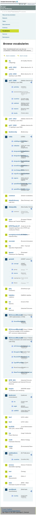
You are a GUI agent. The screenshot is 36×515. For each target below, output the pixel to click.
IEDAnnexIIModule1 (15, 315)
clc (15, 401)
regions (16, 178)
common (12, 195)
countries (16, 98)
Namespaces (5, 37)
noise (11, 446)
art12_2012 (12, 67)
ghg (10, 288)
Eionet (9, 11)
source (16, 273)
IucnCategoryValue (17, 170)
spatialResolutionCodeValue (17, 189)
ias (10, 302)
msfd (10, 440)
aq (10, 61)
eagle (15, 406)
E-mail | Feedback (7, 509)
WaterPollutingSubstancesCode (17, 372)
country (16, 496)
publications (13, 453)
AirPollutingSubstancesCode (17, 346)
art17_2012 (12, 119)
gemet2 (11, 259)
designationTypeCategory (17, 155)
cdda (10, 136)
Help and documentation (8, 15)
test (10, 471)
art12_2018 (12, 74)
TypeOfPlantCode (17, 362)
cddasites (16, 145)
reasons (16, 108)
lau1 (10, 417)
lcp (10, 433)
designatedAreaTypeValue (17, 151)
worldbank (12, 489)
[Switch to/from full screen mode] (25, 4)
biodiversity (13, 132)
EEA (10, 2)
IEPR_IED (12, 380)
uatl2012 (16, 410)
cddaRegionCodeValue (17, 141)
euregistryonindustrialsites (15, 234)
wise (10, 483)
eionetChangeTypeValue (17, 165)
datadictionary (14, 200)
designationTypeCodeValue (17, 161)
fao (10, 246)
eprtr (10, 219)
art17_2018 (12, 125)
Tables (4, 21)
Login (22, 4)
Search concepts (23, 55)
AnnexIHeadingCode (17, 321)
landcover (12, 395)
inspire (11, 388)
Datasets (4, 18)
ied (10, 308)
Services (4, 34)
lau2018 (11, 426)
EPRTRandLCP (14, 226)
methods (16, 103)
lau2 (10, 422)
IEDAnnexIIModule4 (15, 338)
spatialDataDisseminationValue (17, 183)
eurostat (12, 241)
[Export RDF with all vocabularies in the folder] (31, 83)
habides (11, 295)
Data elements (6, 24)
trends (15, 113)
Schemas (4, 27)
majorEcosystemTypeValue (17, 173)
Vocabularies (6, 31)
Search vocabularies (10, 55)
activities (16, 87)
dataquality (13, 207)
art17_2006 (12, 80)
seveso (11, 465)
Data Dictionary (15, 11)
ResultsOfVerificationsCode (17, 356)
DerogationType (17, 352)
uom (10, 476)
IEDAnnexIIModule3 (15, 329)
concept (16, 263)
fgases (11, 252)
